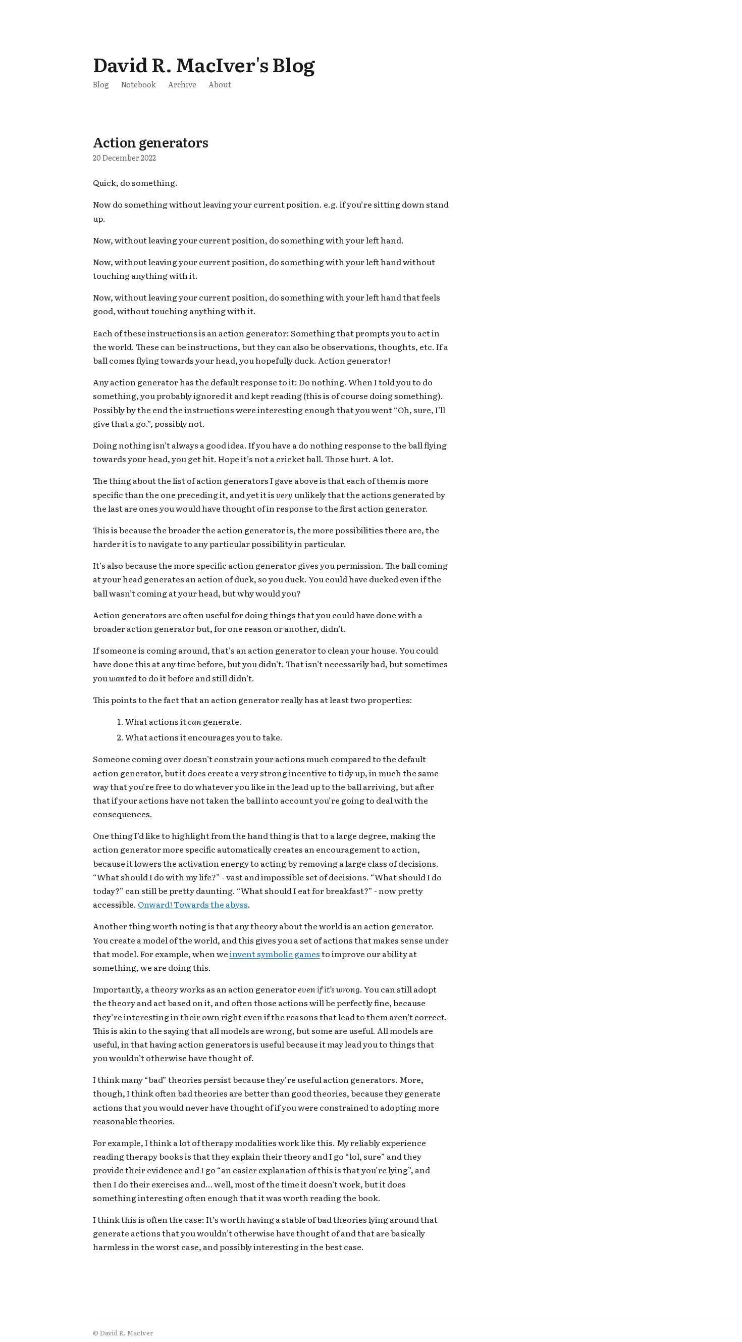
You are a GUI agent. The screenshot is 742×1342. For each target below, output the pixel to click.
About (219, 84)
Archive (182, 84)
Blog (101, 84)
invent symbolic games (275, 954)
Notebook (138, 84)
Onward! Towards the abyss (193, 904)
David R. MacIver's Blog (204, 63)
